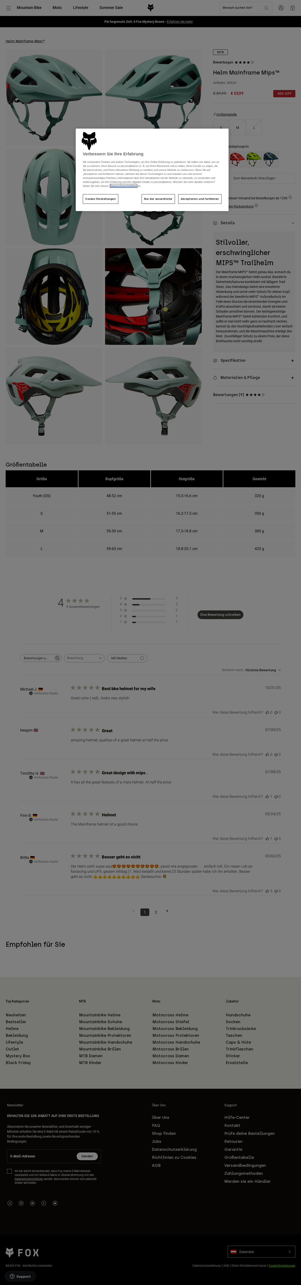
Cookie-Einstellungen (100, 198)
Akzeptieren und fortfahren (200, 198)
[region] (152, 170)
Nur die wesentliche (158, 198)
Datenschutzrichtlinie (123, 186)
